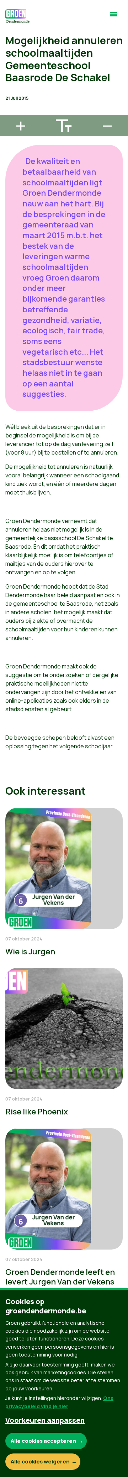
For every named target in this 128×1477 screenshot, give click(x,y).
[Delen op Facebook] (11, 70)
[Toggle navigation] (113, 17)
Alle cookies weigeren (40, 1461)
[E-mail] (11, 111)
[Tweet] (11, 91)
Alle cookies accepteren (43, 1441)
